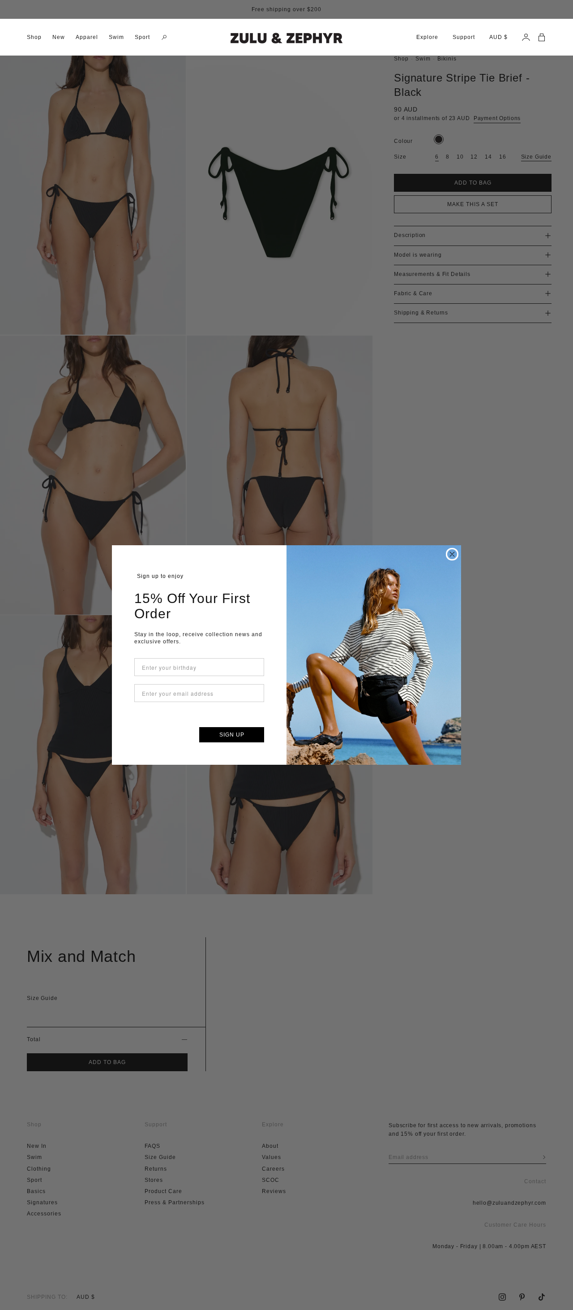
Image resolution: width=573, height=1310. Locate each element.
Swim (116, 37)
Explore (427, 37)
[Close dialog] (452, 554)
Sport (142, 37)
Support (464, 37)
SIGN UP (231, 735)
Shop (34, 37)
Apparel (87, 37)
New (58, 37)
